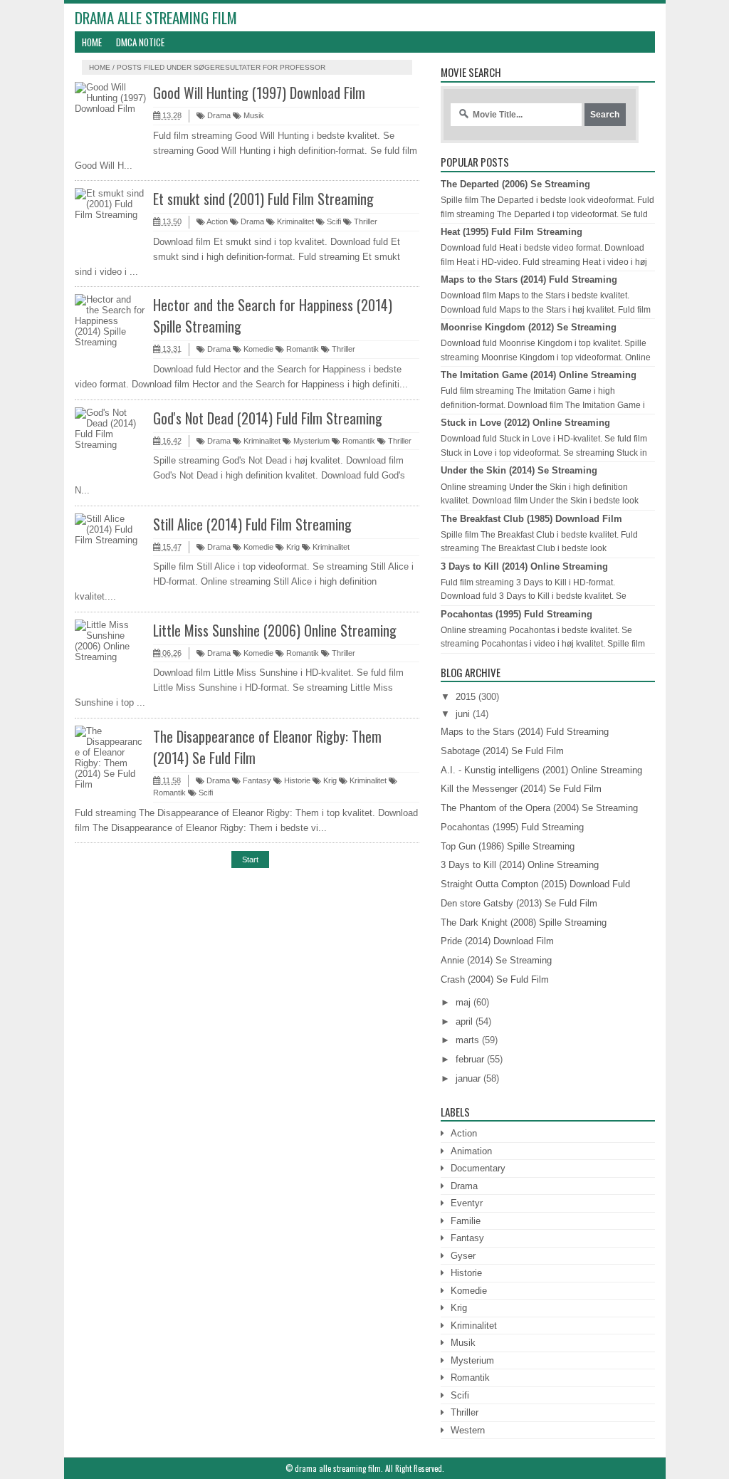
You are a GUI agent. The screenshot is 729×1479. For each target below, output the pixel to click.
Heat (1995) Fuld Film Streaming (511, 231)
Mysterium (310, 441)
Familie (466, 1221)
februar (470, 1059)
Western (468, 1430)
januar (468, 1078)
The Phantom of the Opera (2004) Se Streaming (539, 808)
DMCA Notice (140, 42)
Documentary (478, 1168)
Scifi (333, 221)
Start (250, 859)
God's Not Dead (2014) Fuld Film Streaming (267, 418)
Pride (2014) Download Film (497, 941)
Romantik (301, 349)
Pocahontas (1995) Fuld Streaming (516, 614)
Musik (252, 115)
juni (463, 714)
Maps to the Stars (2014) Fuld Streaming (529, 279)
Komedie (257, 349)
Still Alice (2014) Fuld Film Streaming (252, 524)
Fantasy (256, 780)
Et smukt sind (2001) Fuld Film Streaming (263, 198)
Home (92, 42)
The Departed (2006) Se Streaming (515, 184)
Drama (218, 115)
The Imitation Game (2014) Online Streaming (538, 375)
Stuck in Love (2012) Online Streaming (525, 422)
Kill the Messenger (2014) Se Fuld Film (521, 788)
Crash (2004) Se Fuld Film (495, 979)
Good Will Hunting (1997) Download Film (259, 92)
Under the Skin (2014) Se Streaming (519, 470)
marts (467, 1040)
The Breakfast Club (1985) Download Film (531, 518)
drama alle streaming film (156, 17)
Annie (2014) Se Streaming (496, 960)
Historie (296, 780)
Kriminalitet (294, 221)
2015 (466, 696)
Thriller (364, 221)
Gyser (463, 1255)
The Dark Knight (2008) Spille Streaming (524, 922)
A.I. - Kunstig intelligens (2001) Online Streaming (541, 770)
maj (463, 1002)
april (464, 1021)
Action (216, 221)
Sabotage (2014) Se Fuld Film (502, 751)
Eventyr (467, 1203)
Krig (292, 547)
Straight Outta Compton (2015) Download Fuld (535, 884)
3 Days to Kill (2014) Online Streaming (524, 566)
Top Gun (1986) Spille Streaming (508, 846)
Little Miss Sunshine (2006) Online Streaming (275, 630)
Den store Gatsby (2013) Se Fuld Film (519, 903)
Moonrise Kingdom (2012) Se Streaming (529, 327)
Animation (471, 1151)
